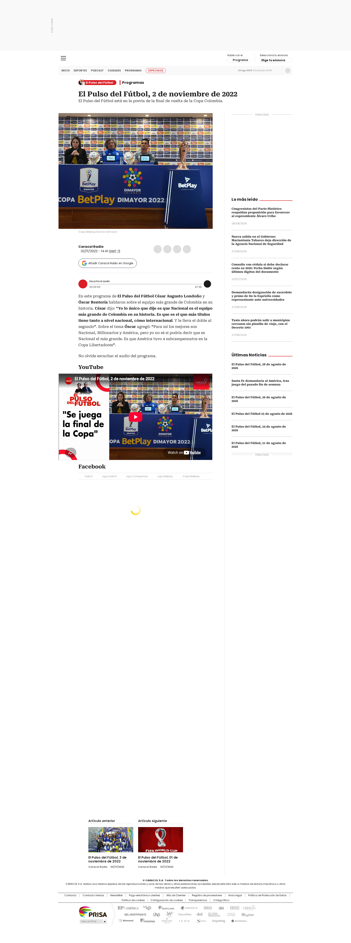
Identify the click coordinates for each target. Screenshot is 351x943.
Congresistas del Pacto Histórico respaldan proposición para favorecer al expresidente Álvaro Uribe (261, 212)
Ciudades (114, 70)
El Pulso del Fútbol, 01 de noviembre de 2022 (158, 859)
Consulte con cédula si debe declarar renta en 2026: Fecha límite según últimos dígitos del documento (260, 268)
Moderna (146, 920)
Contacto (70, 895)
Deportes (80, 70)
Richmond (126, 920)
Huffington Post (133, 914)
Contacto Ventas (93, 895)
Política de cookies (133, 900)
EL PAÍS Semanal (213, 914)
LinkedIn (177, 249)
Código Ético (221, 900)
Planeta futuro (230, 914)
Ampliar (204, 121)
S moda (200, 920)
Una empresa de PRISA (93, 911)
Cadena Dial (198, 914)
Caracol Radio (176, 58)
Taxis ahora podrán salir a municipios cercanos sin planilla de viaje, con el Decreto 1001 (261, 324)
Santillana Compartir (187, 907)
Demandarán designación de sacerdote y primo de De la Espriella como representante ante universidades (262, 296)
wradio (167, 914)
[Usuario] (287, 70)
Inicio (65, 70)
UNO (155, 914)
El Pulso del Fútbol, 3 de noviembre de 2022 (107, 859)
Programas (133, 70)
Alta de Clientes (176, 895)
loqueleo (218, 920)
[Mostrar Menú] (63, 58)
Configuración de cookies (167, 900)
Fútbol (88, 476)
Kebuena (247, 914)
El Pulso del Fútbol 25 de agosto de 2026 (262, 413)
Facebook (158, 249)
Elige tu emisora (273, 60)
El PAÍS (127, 907)
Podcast (97, 70)
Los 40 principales (145, 907)
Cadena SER (206, 907)
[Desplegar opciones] (207, 284)
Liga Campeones (137, 476)
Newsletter (279, 70)
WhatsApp (187, 249)
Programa (240, 60)
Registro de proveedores (207, 895)
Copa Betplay (191, 476)
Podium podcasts (165, 920)
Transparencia (197, 900)
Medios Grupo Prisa (92, 921)
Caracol (249, 907)
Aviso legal (235, 895)
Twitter (167, 249)
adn (233, 907)
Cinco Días (183, 914)
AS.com (220, 907)
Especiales (155, 70)
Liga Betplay (165, 476)
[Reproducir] (82, 283)
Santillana (164, 907)
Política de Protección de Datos (267, 895)
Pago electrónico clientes (144, 895)
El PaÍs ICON (183, 920)
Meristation (238, 920)
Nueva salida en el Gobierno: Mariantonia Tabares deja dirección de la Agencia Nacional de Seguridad (261, 240)
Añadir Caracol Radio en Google (110, 263)
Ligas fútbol (109, 476)
